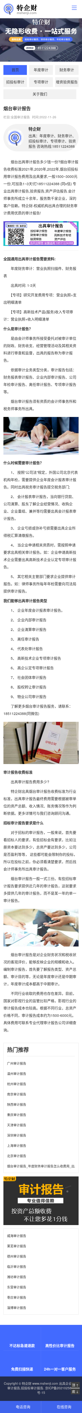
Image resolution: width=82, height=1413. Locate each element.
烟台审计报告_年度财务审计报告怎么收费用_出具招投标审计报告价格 (41, 1166)
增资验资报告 (67, 81)
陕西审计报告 (16, 1104)
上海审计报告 (16, 1145)
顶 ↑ (75, 1385)
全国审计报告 (20, 117)
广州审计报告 (16, 1063)
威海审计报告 (16, 1235)
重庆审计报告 (16, 1114)
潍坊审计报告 (16, 1276)
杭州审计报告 (16, 1083)
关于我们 (40, 94)
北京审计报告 (16, 1155)
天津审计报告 (16, 1125)
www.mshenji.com (45, 1383)
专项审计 (41, 81)
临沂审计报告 (16, 1266)
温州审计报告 (16, 1073)
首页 (15, 69)
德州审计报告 (16, 1256)
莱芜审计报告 (16, 1246)
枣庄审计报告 (16, 1297)
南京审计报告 (16, 1094)
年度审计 (41, 69)
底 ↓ (75, 1391)
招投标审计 (15, 81)
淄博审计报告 (16, 1307)
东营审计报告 (16, 1287)
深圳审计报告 (16, 1135)
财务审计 (66, 69)
